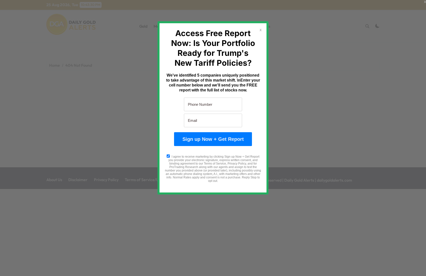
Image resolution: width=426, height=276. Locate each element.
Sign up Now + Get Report (213, 139)
